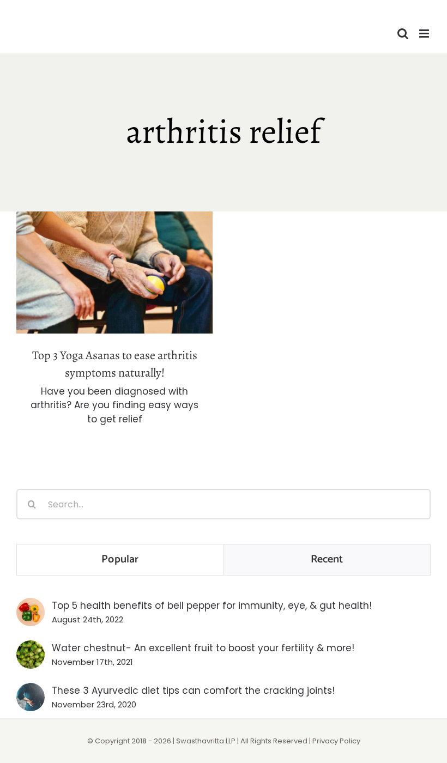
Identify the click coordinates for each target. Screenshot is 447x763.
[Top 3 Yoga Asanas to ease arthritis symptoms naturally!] (114, 272)
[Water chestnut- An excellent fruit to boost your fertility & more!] (30, 647)
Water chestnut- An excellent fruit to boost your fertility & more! (203, 648)
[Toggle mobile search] (402, 33)
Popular (119, 559)
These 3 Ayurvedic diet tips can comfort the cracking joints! (193, 690)
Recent (327, 559)
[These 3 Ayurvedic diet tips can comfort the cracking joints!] (30, 690)
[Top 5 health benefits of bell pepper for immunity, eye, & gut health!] (30, 604)
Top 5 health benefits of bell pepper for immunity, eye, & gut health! (212, 605)
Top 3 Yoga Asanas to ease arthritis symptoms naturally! (114, 253)
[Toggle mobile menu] (425, 33)
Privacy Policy (336, 741)
